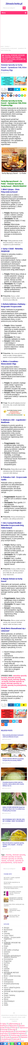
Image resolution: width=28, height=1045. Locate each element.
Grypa (6, 946)
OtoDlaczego (15, 1035)
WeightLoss (4, 1041)
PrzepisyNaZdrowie (7, 1031)
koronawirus (8, 959)
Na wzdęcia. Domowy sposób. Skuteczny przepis (15, 893)
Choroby (7, 46)
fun (2, 1037)
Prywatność (14, 1021)
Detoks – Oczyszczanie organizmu (12, 938)
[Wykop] (13, 95)
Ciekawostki (4, 1035)
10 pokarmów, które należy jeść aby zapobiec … (14, 905)
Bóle (5, 932)
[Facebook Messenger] (19, 95)
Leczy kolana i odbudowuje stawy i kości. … (14, 910)
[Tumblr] (11, 95)
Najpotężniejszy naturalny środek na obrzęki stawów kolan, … (13, 887)
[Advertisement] (14, 30)
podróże (24, 1035)
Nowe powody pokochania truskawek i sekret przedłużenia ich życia (13, 736)
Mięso (6, 965)
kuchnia (7, 963)
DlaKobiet (23, 1037)
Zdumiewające (9, 1001)
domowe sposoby (14, 678)
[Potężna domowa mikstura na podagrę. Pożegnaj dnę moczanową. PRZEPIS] (14, 750)
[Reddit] (8, 95)
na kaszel (5, 681)
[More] (2, 98)
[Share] (11, 89)
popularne (15, 1037)
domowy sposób (19, 679)
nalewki (7, 969)
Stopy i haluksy (9, 995)
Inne (5, 948)
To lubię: (3, 1024)
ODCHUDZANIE (21, 1031)
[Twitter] (5, 95)
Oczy (5, 978)
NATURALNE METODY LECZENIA (11, 58)
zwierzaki (16, 1039)
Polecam (15, 1028)
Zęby (5, 1003)
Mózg (6, 967)
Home (2, 46)
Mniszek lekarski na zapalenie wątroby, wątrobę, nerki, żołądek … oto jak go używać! (13, 844)
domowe (4, 687)
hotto (8, 1028)
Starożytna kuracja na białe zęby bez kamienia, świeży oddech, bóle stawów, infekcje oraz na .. (13, 784)
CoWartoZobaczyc (14, 1024)
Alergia (6, 928)
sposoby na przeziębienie (17, 685)
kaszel (10, 679)
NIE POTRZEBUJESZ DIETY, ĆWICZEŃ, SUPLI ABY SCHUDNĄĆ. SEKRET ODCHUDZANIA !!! (14, 820)
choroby (4, 679)
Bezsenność (8, 930)
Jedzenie (7, 952)
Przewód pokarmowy (11, 984)
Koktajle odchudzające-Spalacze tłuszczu (12, 956)
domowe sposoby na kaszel (11, 857)
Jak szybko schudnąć (11, 950)
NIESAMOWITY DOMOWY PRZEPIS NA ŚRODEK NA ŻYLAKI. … (16, 899)
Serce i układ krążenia (12, 988)
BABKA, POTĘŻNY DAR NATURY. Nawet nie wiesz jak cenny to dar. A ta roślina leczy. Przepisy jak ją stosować (14, 808)
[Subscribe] (24, 89)
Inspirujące (4, 1033)
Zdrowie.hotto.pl (14, 3)
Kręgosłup (7, 961)
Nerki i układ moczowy (12, 976)
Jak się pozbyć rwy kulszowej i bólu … (14, 916)
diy (5, 941)
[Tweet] (17, 89)
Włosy (6, 999)
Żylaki (6, 1005)
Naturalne (13, 1026)
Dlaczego (12, 1030)
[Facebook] (2, 95)
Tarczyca (7, 997)
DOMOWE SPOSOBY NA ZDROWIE (12, 943)
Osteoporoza (8, 982)
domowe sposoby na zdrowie (12, 859)
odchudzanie (8, 980)
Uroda (7, 1037)
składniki (7, 989)
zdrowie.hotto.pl (5, 72)
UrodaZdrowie (6, 1039)
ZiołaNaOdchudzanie (17, 1033)
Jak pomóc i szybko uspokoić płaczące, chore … (12, 878)
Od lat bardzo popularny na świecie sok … (12, 883)
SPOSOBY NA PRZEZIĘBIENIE (14, 991)
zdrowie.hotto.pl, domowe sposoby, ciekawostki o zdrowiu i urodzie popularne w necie (15, 1017)
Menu (4, 13)
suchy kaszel (17, 862)
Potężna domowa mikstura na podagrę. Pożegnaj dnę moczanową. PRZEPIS (13, 759)
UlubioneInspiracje (17, 1041)
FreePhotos (4, 1026)
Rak (5, 986)
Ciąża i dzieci (8, 935)
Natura (6, 971)
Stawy (6, 993)
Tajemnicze (23, 1028)
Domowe (4, 1030)
